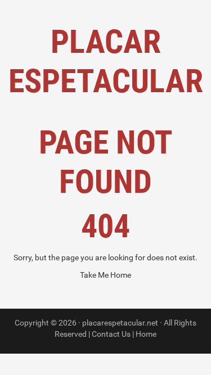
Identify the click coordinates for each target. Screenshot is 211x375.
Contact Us (111, 333)
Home (146, 333)
